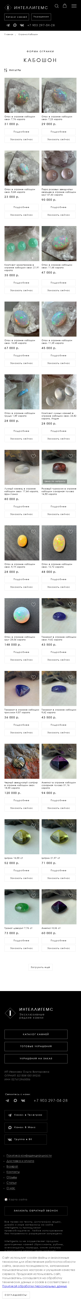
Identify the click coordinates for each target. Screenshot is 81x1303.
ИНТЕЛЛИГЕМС (36, 1009)
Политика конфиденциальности (29, 1155)
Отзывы (12, 1177)
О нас (11, 1188)
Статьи (11, 1182)
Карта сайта (15, 1199)
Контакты (13, 1172)
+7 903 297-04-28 (41, 25)
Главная (8, 34)
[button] (56, 6)
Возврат (12, 1166)
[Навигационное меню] (74, 5)
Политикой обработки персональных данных (34, 1286)
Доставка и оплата (20, 1161)
